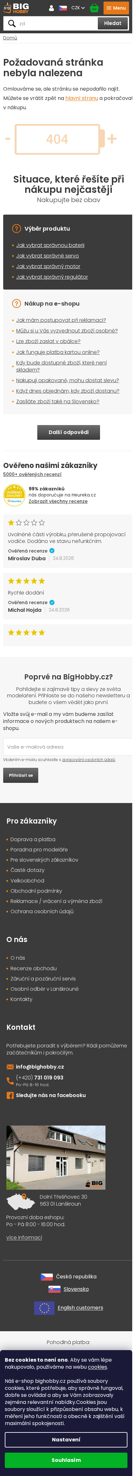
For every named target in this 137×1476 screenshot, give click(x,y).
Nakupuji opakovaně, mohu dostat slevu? (67, 380)
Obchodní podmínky (36, 891)
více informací (24, 1237)
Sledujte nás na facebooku (51, 1095)
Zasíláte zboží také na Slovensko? (57, 401)
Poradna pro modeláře (39, 849)
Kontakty (21, 999)
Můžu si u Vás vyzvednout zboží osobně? (67, 330)
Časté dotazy (28, 870)
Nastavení (66, 1439)
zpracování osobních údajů (88, 759)
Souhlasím (66, 1460)
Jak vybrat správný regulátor (52, 277)
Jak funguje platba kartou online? (58, 352)
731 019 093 (48, 1077)
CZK (76, 7)
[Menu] (116, 8)
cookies (97, 1367)
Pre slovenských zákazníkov (44, 860)
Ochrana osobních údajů (42, 911)
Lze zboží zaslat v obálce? (48, 341)
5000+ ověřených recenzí (32, 474)
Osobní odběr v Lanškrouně (45, 989)
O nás (18, 958)
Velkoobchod (27, 880)
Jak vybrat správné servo (47, 255)
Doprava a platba (33, 839)
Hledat (112, 23)
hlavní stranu (81, 98)
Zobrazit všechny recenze (58, 501)
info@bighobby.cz (40, 1066)
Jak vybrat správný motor (48, 266)
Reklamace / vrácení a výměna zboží (56, 901)
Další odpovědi (69, 432)
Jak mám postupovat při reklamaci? (61, 320)
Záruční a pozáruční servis (43, 978)
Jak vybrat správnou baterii (50, 245)
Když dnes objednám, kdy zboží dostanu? (67, 391)
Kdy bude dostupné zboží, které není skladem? (61, 366)
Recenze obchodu (34, 968)
